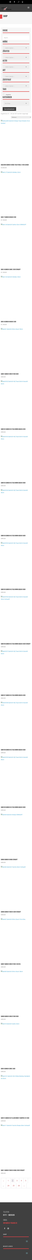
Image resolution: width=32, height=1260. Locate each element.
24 (8, 1186)
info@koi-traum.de (10, 1223)
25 (13, 1186)
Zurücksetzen (9, 109)
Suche (5, 30)
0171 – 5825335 (9, 1215)
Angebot (8, 94)
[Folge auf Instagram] (8, 1228)
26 (19, 1186)
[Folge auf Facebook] (4, 1228)
